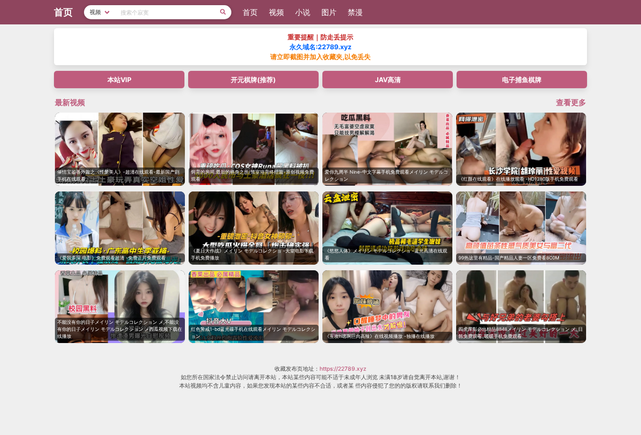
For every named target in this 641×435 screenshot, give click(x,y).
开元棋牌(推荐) (253, 80)
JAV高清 (388, 80)
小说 (302, 12)
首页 (250, 12)
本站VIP (119, 80)
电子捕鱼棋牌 (522, 80)
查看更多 (571, 102)
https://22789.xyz (343, 368)
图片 (328, 12)
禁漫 (355, 12)
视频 (276, 12)
